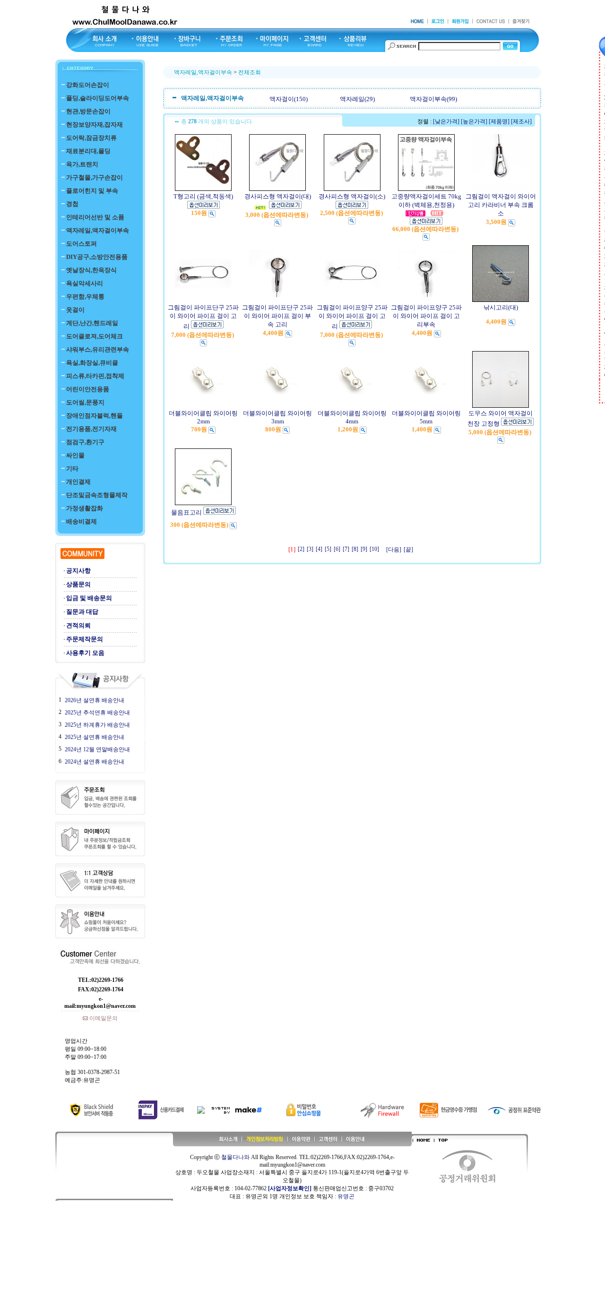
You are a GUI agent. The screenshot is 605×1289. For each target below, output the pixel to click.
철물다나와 (235, 1157)
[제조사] (521, 121)
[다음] (393, 549)
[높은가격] (474, 121)
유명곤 (345, 1196)
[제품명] (499, 121)
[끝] (408, 549)
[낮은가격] (446, 121)
